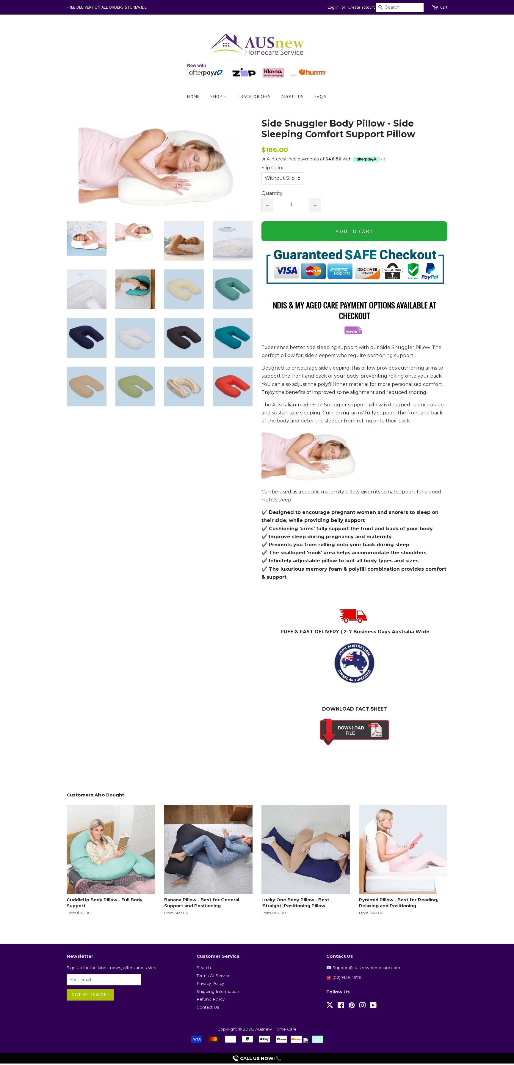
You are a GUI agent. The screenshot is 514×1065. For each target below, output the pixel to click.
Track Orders (254, 96)
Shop (217, 96)
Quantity (272, 193)
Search (204, 967)
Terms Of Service (214, 975)
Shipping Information (218, 991)
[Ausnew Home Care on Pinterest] (351, 1006)
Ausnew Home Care (276, 1029)
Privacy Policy (210, 983)
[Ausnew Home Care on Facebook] (340, 1006)
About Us (292, 96)
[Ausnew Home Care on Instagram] (362, 1006)
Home (193, 96)
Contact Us (208, 1007)
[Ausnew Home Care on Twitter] (329, 1008)
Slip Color (272, 168)
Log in (333, 7)
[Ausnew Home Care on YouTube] (373, 1006)
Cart (443, 7)
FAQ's (320, 96)
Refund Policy (211, 999)
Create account (361, 7)
